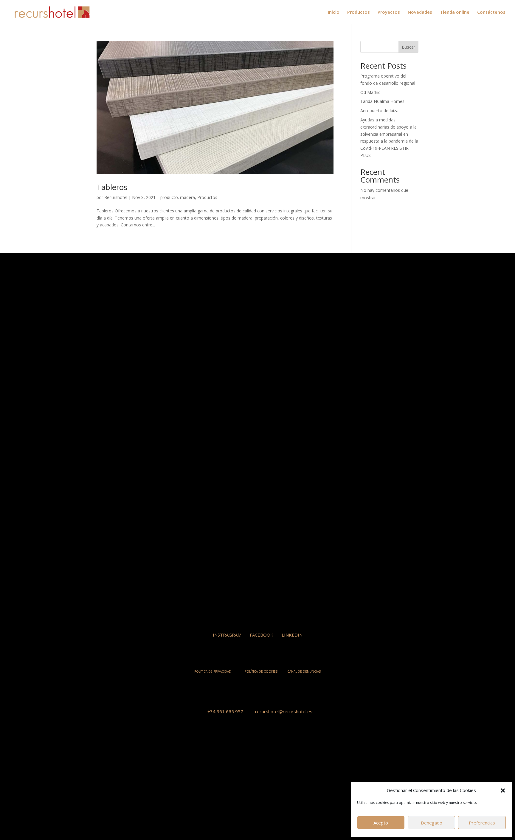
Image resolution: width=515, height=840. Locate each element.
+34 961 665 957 (225, 711)
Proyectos (389, 12)
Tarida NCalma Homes (382, 101)
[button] (503, 790)
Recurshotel (115, 197)
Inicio (333, 12)
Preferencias (482, 823)
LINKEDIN (292, 635)
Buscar (408, 47)
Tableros (112, 187)
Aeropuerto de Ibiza (379, 110)
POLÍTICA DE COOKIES (261, 671)
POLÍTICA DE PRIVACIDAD (212, 671)
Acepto (380, 823)
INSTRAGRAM (227, 635)
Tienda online (454, 12)
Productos (358, 12)
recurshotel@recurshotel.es (283, 711)
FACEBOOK (261, 635)
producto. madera (177, 197)
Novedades (420, 12)
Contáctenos (491, 12)
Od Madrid (370, 92)
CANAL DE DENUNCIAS (304, 671)
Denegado (431, 823)
